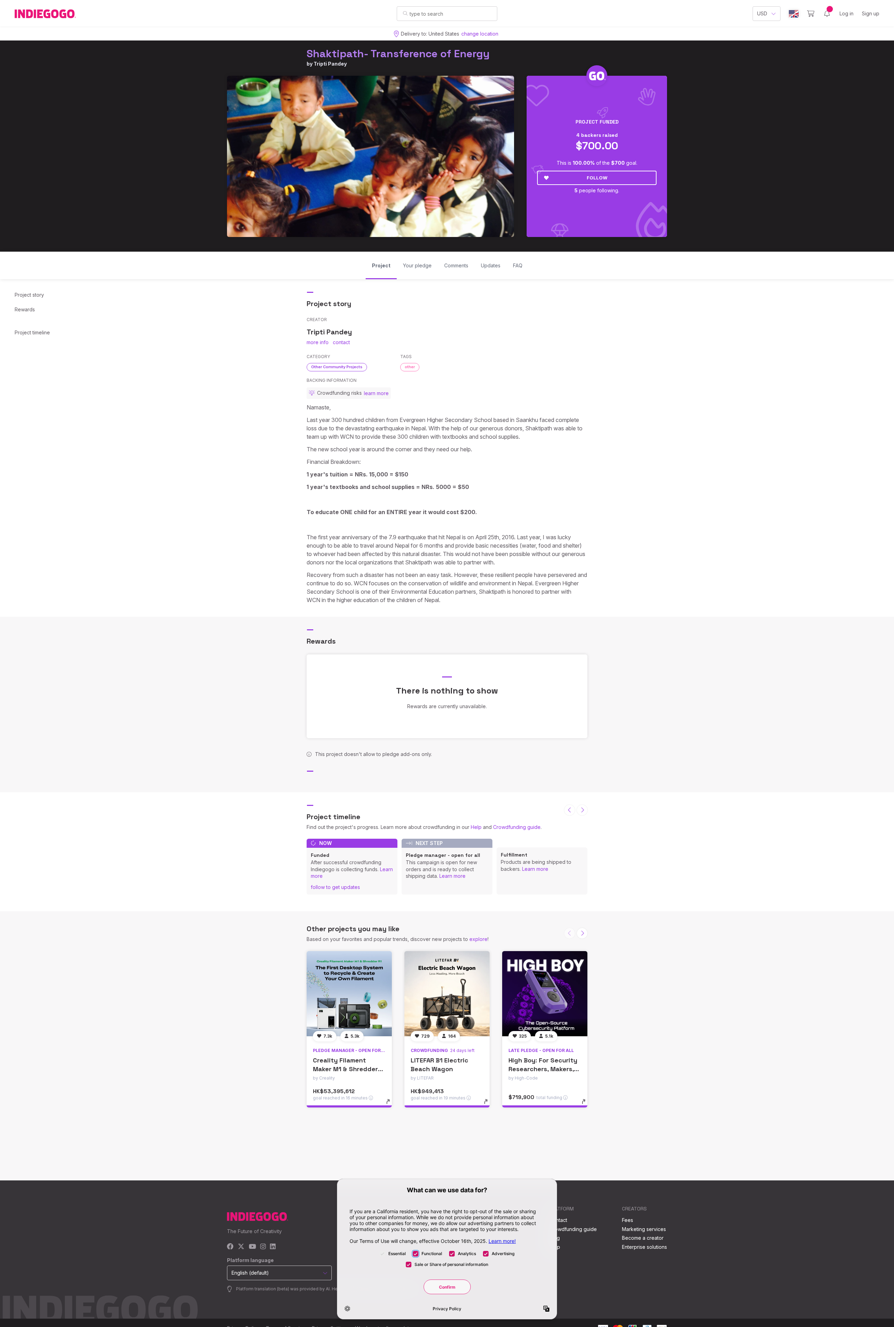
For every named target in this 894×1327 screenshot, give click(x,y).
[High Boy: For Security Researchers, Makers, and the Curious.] (544, 993)
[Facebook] (230, 1247)
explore (478, 939)
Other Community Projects (336, 366)
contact (341, 342)
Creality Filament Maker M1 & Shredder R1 (345, 1069)
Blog (554, 1238)
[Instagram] (263, 1247)
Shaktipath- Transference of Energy (398, 53)
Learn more (452, 876)
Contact (558, 1220)
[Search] (405, 13)
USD (762, 13)
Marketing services (644, 1229)
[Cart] (811, 13)
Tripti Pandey (330, 64)
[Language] (794, 13)
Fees (627, 1220)
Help (476, 827)
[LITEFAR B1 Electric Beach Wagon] (447, 993)
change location (479, 34)
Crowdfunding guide (517, 827)
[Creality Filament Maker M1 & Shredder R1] (349, 993)
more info (318, 342)
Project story (29, 295)
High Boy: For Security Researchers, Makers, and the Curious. (542, 1069)
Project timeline (32, 332)
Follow (597, 177)
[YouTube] (252, 1247)
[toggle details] (391, 1105)
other (410, 366)
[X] (241, 1247)
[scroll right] (582, 810)
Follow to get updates (335, 887)
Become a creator (643, 1238)
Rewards (25, 309)
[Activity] (827, 13)
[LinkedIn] (273, 1247)
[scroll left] (569, 810)
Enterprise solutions (644, 1247)
